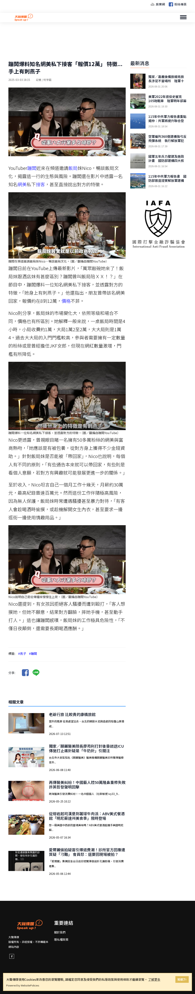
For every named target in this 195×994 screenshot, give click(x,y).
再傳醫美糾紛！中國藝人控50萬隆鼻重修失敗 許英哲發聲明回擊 (89, 785)
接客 (40, 184)
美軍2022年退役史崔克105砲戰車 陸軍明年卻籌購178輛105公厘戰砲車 (167, 101)
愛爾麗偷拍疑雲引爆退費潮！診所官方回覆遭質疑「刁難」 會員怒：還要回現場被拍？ (87, 852)
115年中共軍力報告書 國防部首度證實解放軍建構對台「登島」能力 (167, 180)
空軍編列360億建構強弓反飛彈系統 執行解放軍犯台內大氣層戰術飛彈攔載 (167, 140)
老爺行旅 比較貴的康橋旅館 (72, 714)
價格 (66, 300)
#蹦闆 (33, 653)
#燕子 (22, 653)
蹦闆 (31, 168)
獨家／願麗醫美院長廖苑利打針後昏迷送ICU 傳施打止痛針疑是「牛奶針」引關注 (88, 748)
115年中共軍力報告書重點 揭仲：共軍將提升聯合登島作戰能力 (167, 120)
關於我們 (60, 932)
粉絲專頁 (180, 4)
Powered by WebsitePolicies (22, 985)
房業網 (160, 4)
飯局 (73, 168)
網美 (22, 184)
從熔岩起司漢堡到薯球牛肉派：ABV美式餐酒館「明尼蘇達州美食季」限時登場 (87, 816)
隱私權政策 (61, 939)
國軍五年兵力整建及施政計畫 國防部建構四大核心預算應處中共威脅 (166, 160)
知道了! (181, 979)
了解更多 (154, 979)
